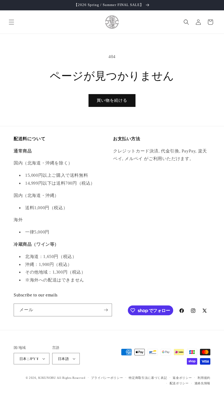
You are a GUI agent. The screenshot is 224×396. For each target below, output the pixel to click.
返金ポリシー (182, 377)
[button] (11, 22)
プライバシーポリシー (107, 377)
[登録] (106, 310)
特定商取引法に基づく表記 (148, 377)
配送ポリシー (179, 383)
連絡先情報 (202, 383)
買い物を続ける (112, 100)
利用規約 (204, 377)
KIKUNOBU (47, 377)
